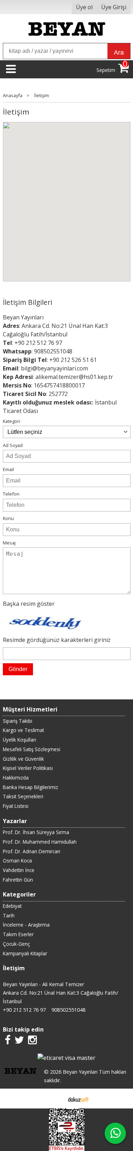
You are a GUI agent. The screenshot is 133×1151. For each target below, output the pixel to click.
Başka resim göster (29, 604)
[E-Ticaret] (78, 1098)
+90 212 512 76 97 (38, 343)
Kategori (11, 421)
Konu (8, 518)
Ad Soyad (13, 445)
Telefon (11, 494)
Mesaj (9, 543)
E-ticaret (55, 1098)
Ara (119, 52)
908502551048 (53, 351)
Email (8, 469)
